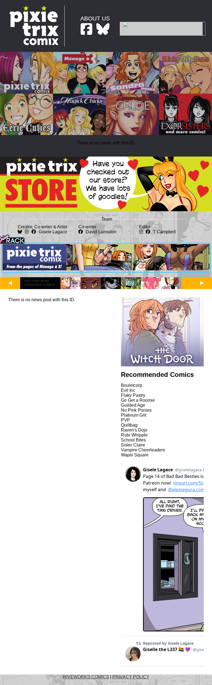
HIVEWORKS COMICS (86, 677)
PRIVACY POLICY (130, 677)
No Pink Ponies (136, 410)
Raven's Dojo (134, 430)
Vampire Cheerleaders (143, 450)
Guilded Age (133, 405)
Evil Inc (128, 390)
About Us (95, 18)
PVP (125, 420)
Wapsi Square (135, 455)
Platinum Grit (133, 415)
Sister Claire (133, 445)
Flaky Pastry (133, 395)
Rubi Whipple (134, 435)
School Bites (133, 440)
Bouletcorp (131, 385)
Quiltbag (129, 425)
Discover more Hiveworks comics (39, 283)
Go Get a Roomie (138, 400)
